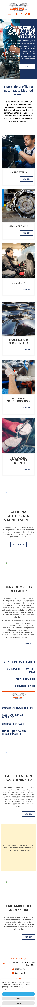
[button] (9, 14)
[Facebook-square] (17, 14)
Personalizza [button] (18, 1003)
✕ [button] (34, 982)
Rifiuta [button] (18, 998)
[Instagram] (21, 14)
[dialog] (18, 993)
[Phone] (26, 14)
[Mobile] (29, 14)
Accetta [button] (18, 994)
